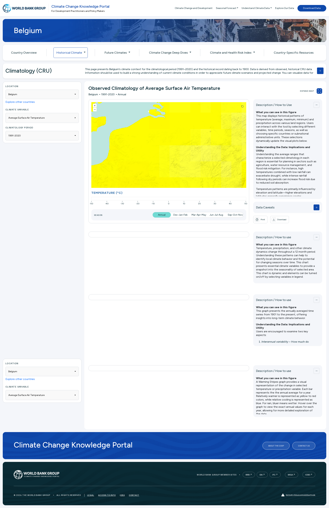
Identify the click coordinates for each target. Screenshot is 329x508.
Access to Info (107, 495)
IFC (273, 474)
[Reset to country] (242, 106)
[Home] (24, 8)
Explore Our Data (284, 8)
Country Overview (24, 53)
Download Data (312, 8)
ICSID (307, 474)
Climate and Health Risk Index (231, 53)
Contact (134, 495)
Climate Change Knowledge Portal (80, 6)
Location (12, 86)
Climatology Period (19, 127)
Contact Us (304, 445)
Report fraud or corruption (300, 495)
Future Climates (116, 53)
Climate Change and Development (193, 8)
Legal (90, 495)
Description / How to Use (274, 105)
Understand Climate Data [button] (256, 8)
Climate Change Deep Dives (168, 53)
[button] (279, 219)
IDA (261, 474)
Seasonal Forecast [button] (226, 8)
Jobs (122, 495)
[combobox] (42, 94)
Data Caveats (265, 207)
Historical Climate (69, 53)
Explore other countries (20, 102)
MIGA (290, 474)
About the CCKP (276, 445)
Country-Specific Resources (294, 53)
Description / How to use (273, 237)
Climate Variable (17, 109)
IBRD (248, 474)
